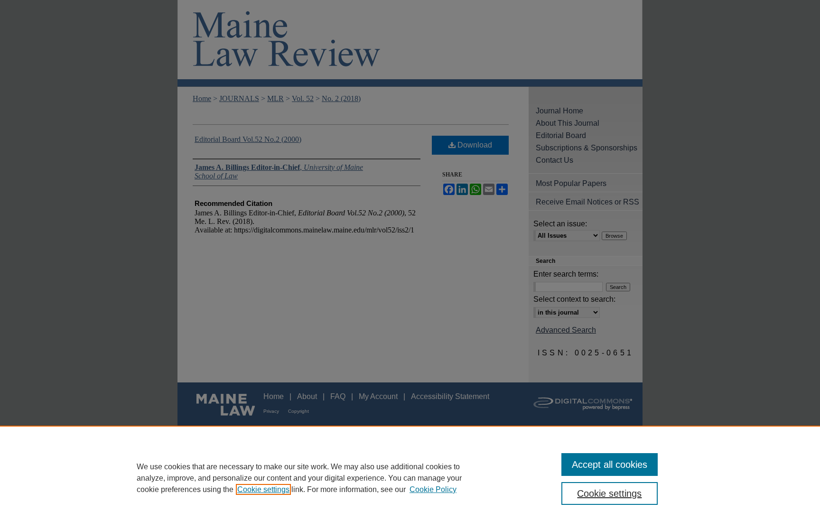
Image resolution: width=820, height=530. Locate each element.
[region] (410, 478)
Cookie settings (263, 489)
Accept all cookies (609, 464)
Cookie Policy (433, 489)
